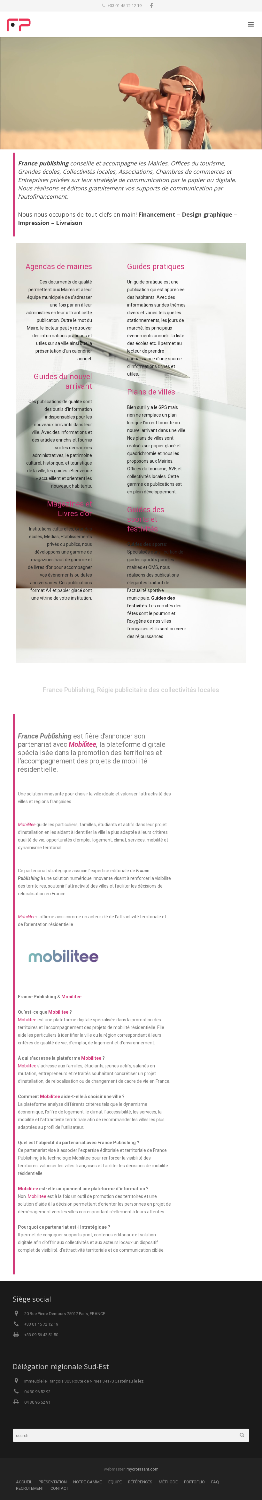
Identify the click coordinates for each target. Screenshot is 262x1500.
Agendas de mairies (59, 266)
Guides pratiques (155, 266)
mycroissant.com (142, 1469)
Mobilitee (82, 744)
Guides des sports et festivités (145, 519)
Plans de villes (151, 392)
